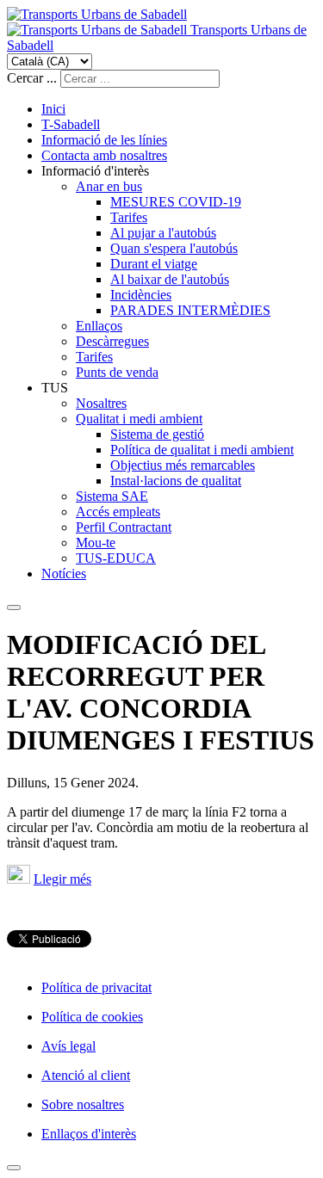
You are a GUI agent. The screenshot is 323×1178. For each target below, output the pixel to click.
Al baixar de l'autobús (169, 279)
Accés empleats (118, 511)
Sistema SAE (112, 496)
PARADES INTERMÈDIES (190, 310)
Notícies (63, 573)
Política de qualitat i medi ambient (202, 449)
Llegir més (62, 879)
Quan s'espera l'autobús (174, 248)
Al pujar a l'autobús (163, 232)
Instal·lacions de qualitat (175, 480)
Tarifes (128, 217)
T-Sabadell (70, 124)
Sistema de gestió (157, 434)
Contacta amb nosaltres (104, 155)
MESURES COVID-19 (175, 201)
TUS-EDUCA (116, 558)
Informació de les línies (104, 140)
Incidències (140, 294)
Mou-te (95, 542)
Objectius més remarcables (182, 465)
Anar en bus (109, 186)
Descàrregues (112, 341)
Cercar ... (32, 78)
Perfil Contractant (123, 527)
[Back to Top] (14, 1167)
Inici (53, 109)
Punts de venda (117, 372)
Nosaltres (101, 403)
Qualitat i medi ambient (139, 418)
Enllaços (99, 325)
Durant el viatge (153, 263)
